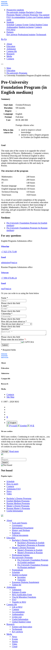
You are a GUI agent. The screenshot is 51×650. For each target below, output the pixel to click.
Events (25, 24)
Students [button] (10, 22)
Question (5, 329)
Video (9, 494)
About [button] (9, 44)
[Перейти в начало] (4, 5)
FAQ (9, 17)
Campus (18, 24)
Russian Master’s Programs (18, 508)
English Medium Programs (18, 501)
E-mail (4, 306)
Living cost (31, 17)
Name (4, 298)
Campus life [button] (12, 51)
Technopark (41, 34)
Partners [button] (10, 32)
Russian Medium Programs (18, 503)
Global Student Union (38, 24)
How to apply (12, 484)
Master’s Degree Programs (26, 15)
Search (5, 462)
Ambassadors (12, 27)
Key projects (12, 34)
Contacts (38, 27)
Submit (5, 345)
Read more (14, 451)
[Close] (2, 457)
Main (9, 68)
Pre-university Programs (17, 73)
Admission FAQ (14, 489)
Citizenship (6, 313)
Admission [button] (11, 49)
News (9, 491)
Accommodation (18, 17)
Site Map (10, 397)
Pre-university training (16, 12)
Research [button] (10, 54)
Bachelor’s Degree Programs (19, 498)
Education (11, 70)
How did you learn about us (14, 321)
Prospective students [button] (15, 10)
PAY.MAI (11, 29)
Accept (5, 451)
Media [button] (9, 56)
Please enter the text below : (13, 339)
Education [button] (11, 46)
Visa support (44, 15)
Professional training (26, 34)
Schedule (10, 24)
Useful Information (15, 511)
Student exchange (26, 27)
